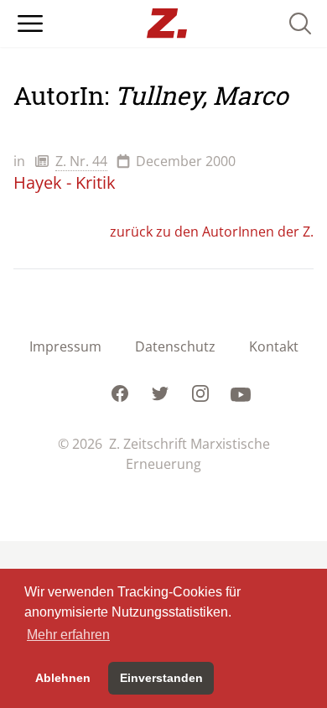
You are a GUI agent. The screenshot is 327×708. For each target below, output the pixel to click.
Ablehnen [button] (63, 678)
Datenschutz (175, 346)
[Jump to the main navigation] (30, 23)
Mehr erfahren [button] (68, 634)
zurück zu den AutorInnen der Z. (212, 231)
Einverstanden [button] (161, 678)
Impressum (65, 346)
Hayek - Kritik (64, 182)
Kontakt (273, 346)
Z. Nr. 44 (81, 161)
